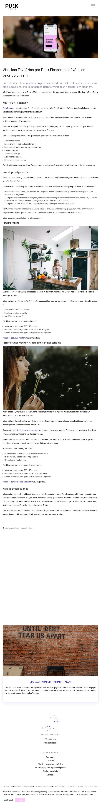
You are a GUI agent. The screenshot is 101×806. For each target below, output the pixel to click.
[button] (92, 6)
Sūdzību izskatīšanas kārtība (50, 764)
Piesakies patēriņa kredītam (14, 338)
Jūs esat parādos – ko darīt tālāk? (19, 528)
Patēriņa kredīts (50, 743)
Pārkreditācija (50, 739)
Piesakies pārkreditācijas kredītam (17, 482)
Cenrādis (50, 775)
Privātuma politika (50, 771)
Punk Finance (8, 108)
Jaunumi (50, 761)
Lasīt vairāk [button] (8, 800)
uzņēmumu (33, 83)
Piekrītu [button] (20, 800)
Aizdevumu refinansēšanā (28, 430)
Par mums (50, 757)
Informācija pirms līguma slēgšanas (50, 768)
